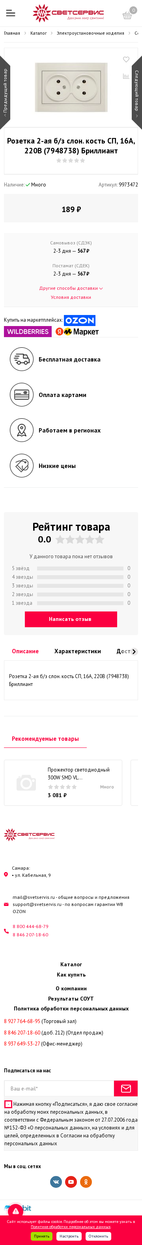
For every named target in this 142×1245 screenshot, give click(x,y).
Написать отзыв (70, 618)
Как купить (71, 974)
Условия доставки (71, 297)
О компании (71, 988)
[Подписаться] (126, 1088)
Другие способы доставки (69, 288)
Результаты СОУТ (71, 998)
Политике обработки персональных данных (70, 1226)
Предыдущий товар (5, 91)
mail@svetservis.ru (34, 897)
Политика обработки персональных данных (71, 1008)
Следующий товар (137, 91)
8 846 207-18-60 (30, 934)
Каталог (71, 964)
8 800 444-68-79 (31, 926)
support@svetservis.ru (37, 904)
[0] (127, 16)
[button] (134, 652)
